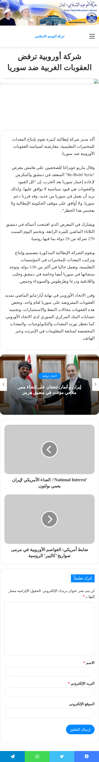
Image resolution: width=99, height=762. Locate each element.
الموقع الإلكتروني (82, 704)
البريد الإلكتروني (81, 683)
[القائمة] (92, 38)
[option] (49, 384)
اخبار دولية (49, 376)
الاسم (89, 663)
